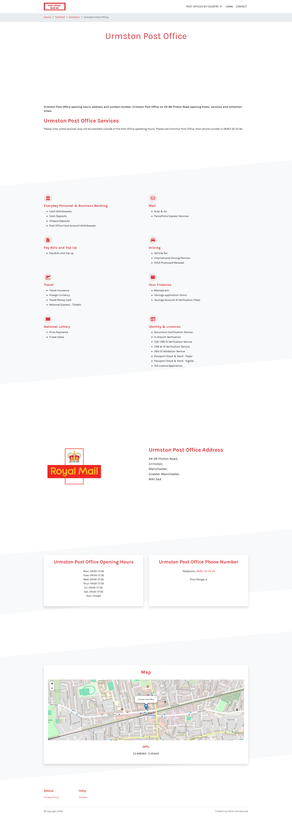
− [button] (52, 688)
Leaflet (240, 739)
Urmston (74, 17)
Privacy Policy (51, 797)
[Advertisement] (135, 67)
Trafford (60, 17)
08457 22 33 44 (205, 571)
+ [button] (52, 683)
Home (229, 6)
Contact (241, 6)
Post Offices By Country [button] (202, 6)
